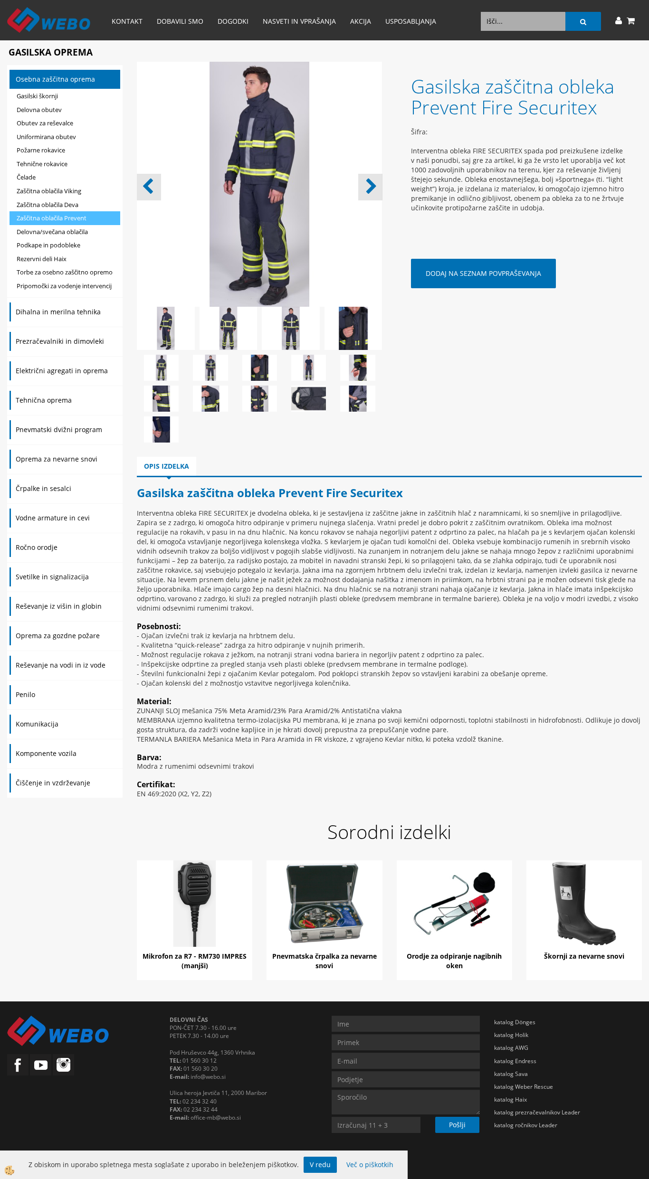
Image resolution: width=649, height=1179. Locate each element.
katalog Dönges (514, 1022)
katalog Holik (511, 1035)
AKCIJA (360, 21)
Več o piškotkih (369, 1164)
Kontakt (127, 21)
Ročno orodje (36, 547)
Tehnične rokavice (42, 164)
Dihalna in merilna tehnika (58, 311)
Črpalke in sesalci (43, 488)
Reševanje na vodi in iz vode (60, 665)
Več (194, 905)
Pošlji (457, 1124)
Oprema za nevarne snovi (56, 458)
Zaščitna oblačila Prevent (51, 218)
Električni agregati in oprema (62, 370)
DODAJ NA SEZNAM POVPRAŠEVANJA (483, 273)
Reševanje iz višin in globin (59, 606)
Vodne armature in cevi (53, 517)
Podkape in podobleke (48, 245)
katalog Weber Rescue (523, 1087)
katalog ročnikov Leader (525, 1125)
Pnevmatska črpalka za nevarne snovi (324, 961)
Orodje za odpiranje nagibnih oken (454, 961)
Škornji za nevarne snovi (584, 956)
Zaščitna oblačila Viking (49, 191)
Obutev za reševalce (45, 123)
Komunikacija (37, 723)
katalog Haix (510, 1099)
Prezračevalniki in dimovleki (60, 341)
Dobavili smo (180, 21)
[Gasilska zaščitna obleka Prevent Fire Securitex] (161, 366)
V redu (320, 1164)
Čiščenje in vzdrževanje (53, 782)
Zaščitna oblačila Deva (47, 204)
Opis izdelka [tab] (166, 466)
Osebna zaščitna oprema (55, 79)
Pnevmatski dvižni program (59, 429)
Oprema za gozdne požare (58, 635)
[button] (370, 187)
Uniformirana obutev (46, 136)
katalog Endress (515, 1061)
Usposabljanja (410, 21)
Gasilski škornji (37, 96)
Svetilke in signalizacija (52, 576)
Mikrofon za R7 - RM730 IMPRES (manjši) (195, 961)
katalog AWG (511, 1048)
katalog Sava (511, 1074)
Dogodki (233, 21)
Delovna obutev (39, 109)
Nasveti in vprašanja (299, 21)
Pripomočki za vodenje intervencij (64, 286)
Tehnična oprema (44, 400)
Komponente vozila (46, 753)
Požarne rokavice (41, 150)
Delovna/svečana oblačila (52, 231)
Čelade (26, 177)
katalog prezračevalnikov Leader (537, 1112)
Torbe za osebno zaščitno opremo (65, 272)
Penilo (25, 694)
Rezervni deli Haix (42, 259)
